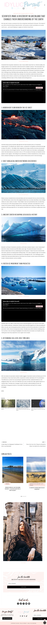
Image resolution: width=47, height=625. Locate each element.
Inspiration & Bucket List (36, 483)
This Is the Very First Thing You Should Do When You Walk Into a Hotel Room (36, 444)
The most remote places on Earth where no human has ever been (38, 409)
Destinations (17, 13)
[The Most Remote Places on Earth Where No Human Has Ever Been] (23, 403)
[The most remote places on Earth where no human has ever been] (38, 403)
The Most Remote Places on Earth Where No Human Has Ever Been (23, 409)
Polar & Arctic (25, 13)
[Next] (44, 476)
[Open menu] (45, 5)
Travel (31, 13)
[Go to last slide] (3, 476)
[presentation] (12, 470)
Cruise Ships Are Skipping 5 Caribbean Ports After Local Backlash (11, 444)
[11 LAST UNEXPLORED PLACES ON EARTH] (8, 403)
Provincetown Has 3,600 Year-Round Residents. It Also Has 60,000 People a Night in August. (13, 489)
